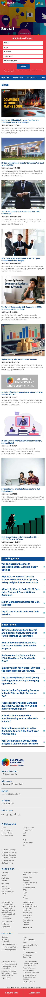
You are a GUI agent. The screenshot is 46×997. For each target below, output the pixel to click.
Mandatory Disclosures (5, 941)
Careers (4, 886)
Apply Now (5, 878)
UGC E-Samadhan (7, 921)
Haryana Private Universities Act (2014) (31, 971)
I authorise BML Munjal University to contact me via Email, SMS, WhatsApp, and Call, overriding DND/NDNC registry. (24, 70)
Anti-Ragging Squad (8, 961)
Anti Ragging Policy (29, 952)
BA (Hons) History (7, 860)
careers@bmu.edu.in (10, 794)
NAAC (25, 942)
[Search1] (37, 4)
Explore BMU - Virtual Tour (30, 874)
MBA (24, 835)
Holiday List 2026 (29, 982)
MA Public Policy (7, 863)
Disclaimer (5, 924)
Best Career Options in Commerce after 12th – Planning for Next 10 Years (19, 538)
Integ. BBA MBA (28, 827)
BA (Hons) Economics (8, 855)
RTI (24, 950)
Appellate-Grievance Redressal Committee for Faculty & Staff (30, 963)
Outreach (26, 880)
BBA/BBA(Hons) (7, 835)
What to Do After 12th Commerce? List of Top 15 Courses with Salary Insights (20, 260)
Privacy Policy (6, 919)
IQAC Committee (29, 940)
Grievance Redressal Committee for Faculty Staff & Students (9, 973)
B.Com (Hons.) (28, 830)
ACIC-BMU (4, 873)
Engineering (18, 77)
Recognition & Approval (28, 921)
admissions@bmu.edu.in (12, 784)
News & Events (28, 913)
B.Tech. (4, 827)
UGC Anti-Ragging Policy (7, 892)
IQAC (24, 937)
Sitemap (26, 925)
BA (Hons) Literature (8, 858)
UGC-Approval (6, 889)
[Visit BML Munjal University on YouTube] (2, 814)
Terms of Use (27, 927)
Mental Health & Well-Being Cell (31, 946)
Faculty (4, 881)
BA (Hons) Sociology (8, 850)
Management (31, 77)
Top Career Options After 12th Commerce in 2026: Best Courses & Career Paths (21, 308)
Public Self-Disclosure (9, 944)
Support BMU (27, 877)
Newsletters (5, 927)
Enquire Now (11, 992)
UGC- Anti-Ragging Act (9, 964)
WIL (24, 845)
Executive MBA (28, 843)
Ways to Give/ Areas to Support (30, 884)
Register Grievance (29, 968)
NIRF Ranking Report (8, 950)
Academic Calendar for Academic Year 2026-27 (29, 977)
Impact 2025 (5, 978)
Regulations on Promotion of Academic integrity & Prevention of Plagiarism (30, 906)
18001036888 (7, 804)
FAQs (25, 890)
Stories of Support (29, 887)
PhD (24, 840)
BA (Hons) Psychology (9, 852)
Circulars (4, 937)
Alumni (25, 898)
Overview (5, 77)
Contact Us (5, 883)
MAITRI (4, 875)
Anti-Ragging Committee (27, 956)
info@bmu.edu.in (9, 774)
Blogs (25, 893)
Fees (24, 895)
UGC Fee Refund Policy (9, 947)
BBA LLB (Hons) (6, 833)
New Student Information (27, 916)
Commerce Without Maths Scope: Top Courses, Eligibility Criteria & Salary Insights (20, 121)
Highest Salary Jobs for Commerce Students (19, 359)
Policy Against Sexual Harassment (8, 968)
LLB (24, 833)
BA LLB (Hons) (6, 830)
